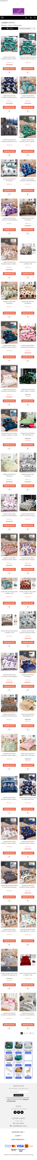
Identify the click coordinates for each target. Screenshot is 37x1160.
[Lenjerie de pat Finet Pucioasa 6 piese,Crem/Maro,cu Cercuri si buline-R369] (27, 291)
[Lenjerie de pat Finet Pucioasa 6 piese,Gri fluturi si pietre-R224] (27, 620)
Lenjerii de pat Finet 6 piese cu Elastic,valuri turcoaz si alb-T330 (27, 58)
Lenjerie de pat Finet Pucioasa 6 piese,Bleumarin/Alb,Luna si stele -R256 (28, 675)
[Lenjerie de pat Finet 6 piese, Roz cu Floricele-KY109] (27, 743)
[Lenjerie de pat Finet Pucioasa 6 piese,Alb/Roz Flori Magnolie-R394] (9, 503)
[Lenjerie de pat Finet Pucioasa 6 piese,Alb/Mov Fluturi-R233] (9, 662)
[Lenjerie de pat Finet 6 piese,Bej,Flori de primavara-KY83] (27, 703)
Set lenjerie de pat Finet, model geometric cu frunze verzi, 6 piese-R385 (28, 930)
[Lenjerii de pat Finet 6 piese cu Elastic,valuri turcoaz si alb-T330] (27, 44)
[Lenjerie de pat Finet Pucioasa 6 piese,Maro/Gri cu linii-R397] (9, 703)
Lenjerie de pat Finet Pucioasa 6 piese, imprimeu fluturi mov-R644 (27, 558)
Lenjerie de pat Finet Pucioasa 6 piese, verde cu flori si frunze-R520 (9, 754)
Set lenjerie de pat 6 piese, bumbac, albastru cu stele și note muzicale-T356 (9, 434)
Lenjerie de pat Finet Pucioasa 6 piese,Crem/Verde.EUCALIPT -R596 (9, 302)
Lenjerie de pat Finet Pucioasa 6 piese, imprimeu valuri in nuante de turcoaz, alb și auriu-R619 (9, 58)
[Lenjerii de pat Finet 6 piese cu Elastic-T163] (9, 620)
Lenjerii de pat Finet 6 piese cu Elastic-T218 (27, 592)
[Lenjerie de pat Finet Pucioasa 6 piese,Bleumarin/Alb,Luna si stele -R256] (27, 661)
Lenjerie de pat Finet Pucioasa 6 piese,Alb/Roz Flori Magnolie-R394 (9, 514)
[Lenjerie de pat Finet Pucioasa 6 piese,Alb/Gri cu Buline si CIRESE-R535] (27, 1002)
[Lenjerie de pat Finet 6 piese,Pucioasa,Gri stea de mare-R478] (27, 503)
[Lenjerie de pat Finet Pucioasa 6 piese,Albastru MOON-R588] (27, 168)
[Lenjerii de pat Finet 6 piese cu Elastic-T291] (9, 583)
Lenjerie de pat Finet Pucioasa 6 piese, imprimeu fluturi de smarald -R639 (27, 140)
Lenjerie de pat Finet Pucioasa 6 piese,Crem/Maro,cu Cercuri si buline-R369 (27, 302)
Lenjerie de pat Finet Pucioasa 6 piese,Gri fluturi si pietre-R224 (28, 631)
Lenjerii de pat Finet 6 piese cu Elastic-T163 (9, 631)
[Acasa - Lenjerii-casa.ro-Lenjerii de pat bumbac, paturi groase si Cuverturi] (18, 11)
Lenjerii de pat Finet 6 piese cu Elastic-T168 (27, 974)
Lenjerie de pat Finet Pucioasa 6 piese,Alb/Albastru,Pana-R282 (9, 179)
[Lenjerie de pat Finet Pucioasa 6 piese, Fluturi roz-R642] (9, 544)
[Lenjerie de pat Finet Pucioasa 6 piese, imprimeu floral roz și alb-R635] (9, 828)
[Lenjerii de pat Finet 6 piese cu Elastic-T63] (27, 249)
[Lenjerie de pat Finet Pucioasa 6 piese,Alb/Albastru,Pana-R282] (9, 168)
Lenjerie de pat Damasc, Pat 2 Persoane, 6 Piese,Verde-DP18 (27, 434)
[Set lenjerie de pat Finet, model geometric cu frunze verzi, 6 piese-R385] (27, 916)
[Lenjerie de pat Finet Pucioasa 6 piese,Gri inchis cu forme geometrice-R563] (9, 127)
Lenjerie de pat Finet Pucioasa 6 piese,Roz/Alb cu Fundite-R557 (9, 390)
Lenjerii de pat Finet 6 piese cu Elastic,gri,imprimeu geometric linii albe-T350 (9, 886)
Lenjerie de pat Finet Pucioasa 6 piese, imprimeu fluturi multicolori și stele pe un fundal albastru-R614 (9, 798)
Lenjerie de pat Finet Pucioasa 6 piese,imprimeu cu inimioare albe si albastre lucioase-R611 (9, 96)
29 (30, 1033)
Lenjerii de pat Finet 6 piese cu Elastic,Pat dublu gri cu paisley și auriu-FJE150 (9, 974)
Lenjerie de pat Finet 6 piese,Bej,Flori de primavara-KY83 (27, 715)
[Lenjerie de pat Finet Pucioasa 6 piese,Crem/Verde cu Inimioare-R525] (9, 462)
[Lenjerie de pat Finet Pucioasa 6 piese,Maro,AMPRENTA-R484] (27, 207)
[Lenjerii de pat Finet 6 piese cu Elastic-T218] (27, 583)
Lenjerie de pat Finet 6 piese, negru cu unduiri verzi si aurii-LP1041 (28, 390)
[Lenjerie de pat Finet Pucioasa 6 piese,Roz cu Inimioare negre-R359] (27, 332)
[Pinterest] (18, 1112)
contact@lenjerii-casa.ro (19, 1126)
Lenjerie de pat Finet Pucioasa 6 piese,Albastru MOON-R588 (27, 179)
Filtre (10, 28)
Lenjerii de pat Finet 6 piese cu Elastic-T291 (9, 592)
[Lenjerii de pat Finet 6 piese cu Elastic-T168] (27, 960)
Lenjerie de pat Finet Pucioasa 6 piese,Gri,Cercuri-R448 (28, 475)
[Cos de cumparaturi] (31, 17)
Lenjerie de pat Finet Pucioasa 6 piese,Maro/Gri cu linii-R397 (9, 715)
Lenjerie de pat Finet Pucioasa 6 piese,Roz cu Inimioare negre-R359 (28, 346)
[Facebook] (15, 1112)
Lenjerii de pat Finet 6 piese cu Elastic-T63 (27, 263)
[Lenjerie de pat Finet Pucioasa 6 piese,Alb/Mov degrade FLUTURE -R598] (9, 207)
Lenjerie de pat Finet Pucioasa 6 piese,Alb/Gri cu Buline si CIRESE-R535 (28, 1014)
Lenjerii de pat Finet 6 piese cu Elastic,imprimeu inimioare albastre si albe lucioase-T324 (27, 798)
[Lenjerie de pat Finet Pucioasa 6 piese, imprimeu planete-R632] (27, 828)
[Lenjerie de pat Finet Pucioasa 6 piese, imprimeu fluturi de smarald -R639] (27, 126)
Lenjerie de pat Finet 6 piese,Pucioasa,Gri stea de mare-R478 (28, 514)
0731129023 (19, 1123)
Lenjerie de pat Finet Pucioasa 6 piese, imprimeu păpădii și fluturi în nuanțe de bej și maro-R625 (9, 930)
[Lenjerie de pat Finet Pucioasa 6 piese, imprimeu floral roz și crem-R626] (9, 249)
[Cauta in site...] (35, 17)
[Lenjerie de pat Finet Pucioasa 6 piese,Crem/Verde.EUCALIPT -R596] (9, 291)
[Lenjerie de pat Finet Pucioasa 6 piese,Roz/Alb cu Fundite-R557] (9, 376)
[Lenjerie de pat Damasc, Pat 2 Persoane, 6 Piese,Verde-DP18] (27, 420)
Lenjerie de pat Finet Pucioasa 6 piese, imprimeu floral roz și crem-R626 (9, 263)
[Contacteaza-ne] (26, 17)
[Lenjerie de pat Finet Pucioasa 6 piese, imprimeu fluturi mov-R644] (27, 544)
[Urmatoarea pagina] (33, 1033)
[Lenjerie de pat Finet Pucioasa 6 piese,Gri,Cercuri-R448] (27, 462)
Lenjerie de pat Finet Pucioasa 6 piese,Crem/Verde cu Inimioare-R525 (9, 475)
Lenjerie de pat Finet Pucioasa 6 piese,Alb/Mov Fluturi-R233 (9, 675)
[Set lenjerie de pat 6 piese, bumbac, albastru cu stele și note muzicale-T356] (9, 420)
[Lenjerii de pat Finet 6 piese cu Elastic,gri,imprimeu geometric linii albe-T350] (9, 872)
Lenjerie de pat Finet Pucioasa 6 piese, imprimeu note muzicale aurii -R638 (9, 346)
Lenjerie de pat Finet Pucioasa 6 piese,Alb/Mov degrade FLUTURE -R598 (9, 219)
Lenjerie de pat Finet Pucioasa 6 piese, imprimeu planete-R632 (27, 842)
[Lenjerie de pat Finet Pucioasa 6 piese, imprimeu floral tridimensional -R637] (27, 872)
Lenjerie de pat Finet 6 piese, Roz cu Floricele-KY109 (28, 754)
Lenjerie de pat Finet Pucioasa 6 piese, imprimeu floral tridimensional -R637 (27, 886)
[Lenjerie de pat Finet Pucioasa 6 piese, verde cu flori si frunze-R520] (9, 743)
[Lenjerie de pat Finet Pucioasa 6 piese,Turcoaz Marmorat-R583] (27, 85)
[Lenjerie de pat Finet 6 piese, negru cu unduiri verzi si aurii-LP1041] (27, 376)
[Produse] (2, 18)
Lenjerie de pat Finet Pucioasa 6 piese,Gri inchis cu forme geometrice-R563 (9, 140)
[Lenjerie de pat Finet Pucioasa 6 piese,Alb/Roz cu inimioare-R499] (9, 1002)
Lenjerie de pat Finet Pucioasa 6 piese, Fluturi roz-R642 (9, 558)
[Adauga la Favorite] (9, 72)
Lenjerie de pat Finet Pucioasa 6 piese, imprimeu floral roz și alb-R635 (9, 842)
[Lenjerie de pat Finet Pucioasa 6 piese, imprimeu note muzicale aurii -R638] (9, 332)
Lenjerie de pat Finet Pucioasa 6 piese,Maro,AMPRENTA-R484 (28, 219)
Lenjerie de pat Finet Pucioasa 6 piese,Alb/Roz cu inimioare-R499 (9, 1014)
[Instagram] (22, 1112)
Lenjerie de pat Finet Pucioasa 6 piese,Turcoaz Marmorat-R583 (27, 96)
